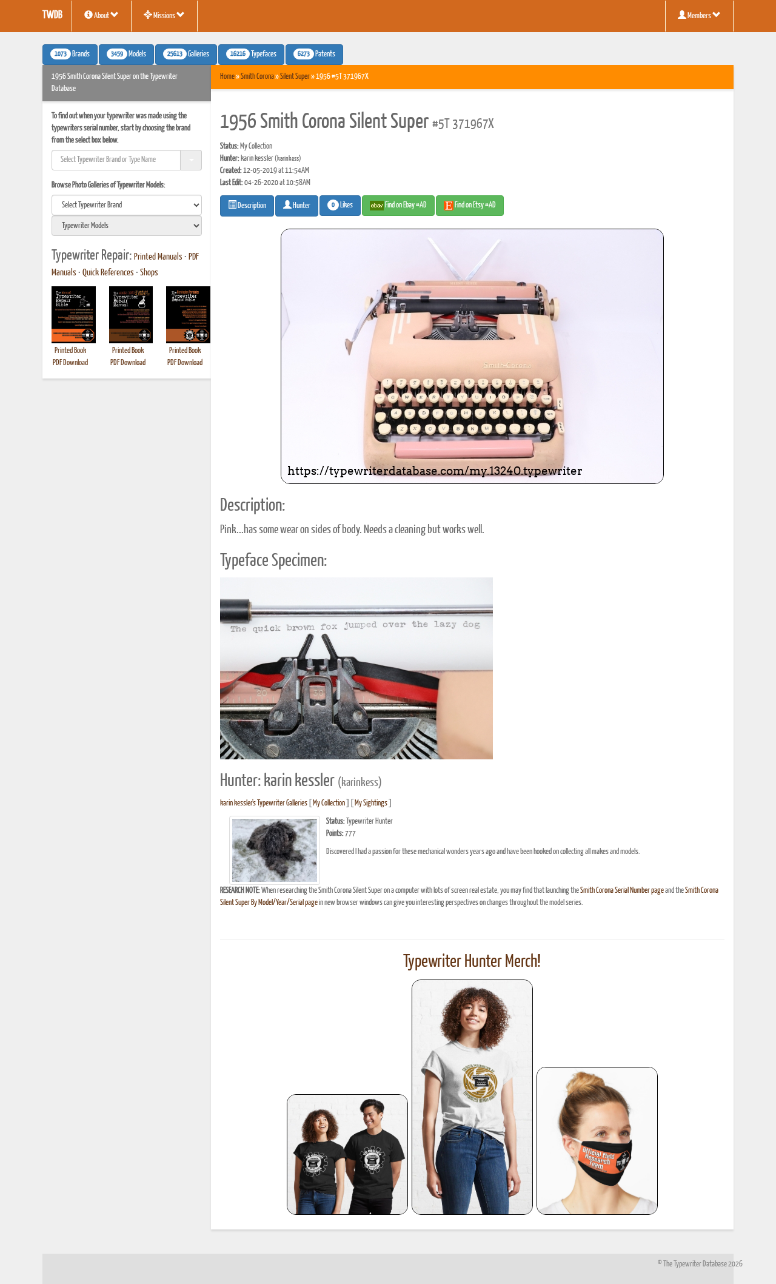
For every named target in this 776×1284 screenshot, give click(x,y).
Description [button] (251, 206)
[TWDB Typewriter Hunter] (347, 1154)
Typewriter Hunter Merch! (472, 961)
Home (227, 77)
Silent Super (295, 77)
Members (699, 16)
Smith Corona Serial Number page (622, 891)
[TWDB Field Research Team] (597, 1141)
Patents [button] (316, 54)
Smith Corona (257, 77)
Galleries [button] (188, 54)
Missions (164, 16)
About (101, 16)
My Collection (329, 803)
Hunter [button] (301, 206)
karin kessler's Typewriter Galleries (263, 803)
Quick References (108, 273)
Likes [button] (342, 205)
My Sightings (371, 803)
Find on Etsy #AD (474, 205)
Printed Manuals (158, 257)
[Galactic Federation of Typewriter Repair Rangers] (472, 1097)
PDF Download (70, 363)
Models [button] (128, 54)
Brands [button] (72, 54)
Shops (149, 273)
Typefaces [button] (253, 54)
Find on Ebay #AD (405, 205)
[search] (127, 205)
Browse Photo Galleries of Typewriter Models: (109, 185)
